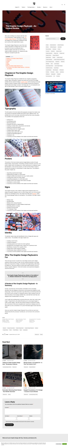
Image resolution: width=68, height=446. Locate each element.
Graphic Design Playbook (29, 328)
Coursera (47, 51)
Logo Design (56, 67)
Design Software (55, 55)
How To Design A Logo (50, 61)
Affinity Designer (53, 47)
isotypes (34, 193)
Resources (37, 334)
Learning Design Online (33, 394)
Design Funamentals (10, 328)
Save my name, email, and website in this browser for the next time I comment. (20, 421)
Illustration (57, 61)
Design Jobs (62, 53)
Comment (7, 407)
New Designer (55, 69)
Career (59, 49)
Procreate (52, 72)
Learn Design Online (49, 65)
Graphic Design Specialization (59, 59)
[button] (62, 5)
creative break (24, 81)
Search (47, 35)
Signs (21, 329)
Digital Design (48, 57)
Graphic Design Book (19, 328)
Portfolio (47, 72)
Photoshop (61, 69)
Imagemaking (5, 329)
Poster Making (15, 329)
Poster (10, 329)
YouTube (58, 76)
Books (41, 334)
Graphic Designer (49, 59)
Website (30, 416)
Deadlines (53, 51)
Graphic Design (59, 57)
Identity (36, 328)
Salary (57, 72)
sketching (61, 72)
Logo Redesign (48, 69)
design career (58, 51)
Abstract (4, 328)
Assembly (59, 47)
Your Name (7, 416)
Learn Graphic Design (58, 65)
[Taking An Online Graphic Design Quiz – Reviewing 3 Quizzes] (12, 352)
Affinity (47, 47)
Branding (54, 49)
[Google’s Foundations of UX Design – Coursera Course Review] (33, 379)
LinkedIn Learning (49, 67)
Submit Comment (9, 424)
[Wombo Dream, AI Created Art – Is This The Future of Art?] (33, 352)
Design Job (56, 53)
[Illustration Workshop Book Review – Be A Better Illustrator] (12, 379)
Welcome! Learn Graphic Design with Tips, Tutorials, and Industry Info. (19, 438)
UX (54, 76)
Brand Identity (48, 49)
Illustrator (62, 61)
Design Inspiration (49, 53)
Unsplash (58, 74)
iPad (51, 63)
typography (25, 329)
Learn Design (56, 63)
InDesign (47, 63)
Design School (48, 55)
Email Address (20, 416)
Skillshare (47, 74)
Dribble (54, 57)
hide (12, 56)
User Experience (49, 76)
